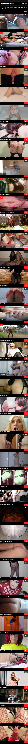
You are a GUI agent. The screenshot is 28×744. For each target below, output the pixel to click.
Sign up (22, 0)
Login (19, 0)
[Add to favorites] (23, 15)
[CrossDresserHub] (7, 3)
